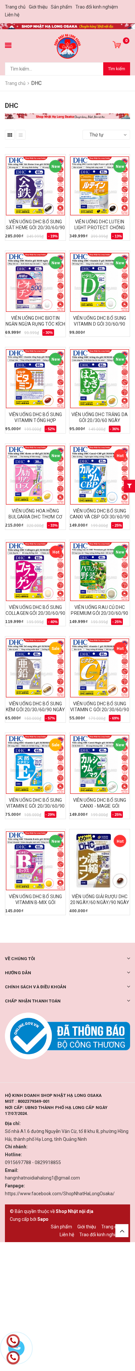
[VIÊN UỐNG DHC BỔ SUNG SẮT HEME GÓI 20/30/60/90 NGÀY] (35, 185)
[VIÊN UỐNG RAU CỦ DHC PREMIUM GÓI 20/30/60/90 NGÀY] (99, 571)
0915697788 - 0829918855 (33, 1162)
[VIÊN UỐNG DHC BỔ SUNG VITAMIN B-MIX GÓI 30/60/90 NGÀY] (35, 860)
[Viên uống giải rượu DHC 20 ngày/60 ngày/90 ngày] (99, 860)
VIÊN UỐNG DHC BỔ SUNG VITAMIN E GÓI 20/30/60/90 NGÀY (35, 806)
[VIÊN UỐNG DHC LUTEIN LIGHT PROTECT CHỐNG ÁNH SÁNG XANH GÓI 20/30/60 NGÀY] (99, 185)
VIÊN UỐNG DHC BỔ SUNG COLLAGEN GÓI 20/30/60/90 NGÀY (35, 613)
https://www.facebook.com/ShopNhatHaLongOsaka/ (60, 1193)
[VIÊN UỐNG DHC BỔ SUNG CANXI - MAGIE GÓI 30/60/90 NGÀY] (99, 764)
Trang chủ (15, 7)
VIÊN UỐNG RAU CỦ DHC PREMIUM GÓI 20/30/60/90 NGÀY (99, 613)
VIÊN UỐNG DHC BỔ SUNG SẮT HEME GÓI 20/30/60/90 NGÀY (35, 227)
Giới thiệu (38, 7)
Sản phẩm (61, 7)
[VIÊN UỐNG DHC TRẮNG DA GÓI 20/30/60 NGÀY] (99, 378)
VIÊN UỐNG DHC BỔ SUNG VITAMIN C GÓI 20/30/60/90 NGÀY (99, 709)
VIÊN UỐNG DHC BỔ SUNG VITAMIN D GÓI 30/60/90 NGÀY (99, 324)
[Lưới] (10, 135)
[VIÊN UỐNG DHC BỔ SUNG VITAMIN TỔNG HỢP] (35, 378)
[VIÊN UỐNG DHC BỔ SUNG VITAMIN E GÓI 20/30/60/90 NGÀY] (35, 764)
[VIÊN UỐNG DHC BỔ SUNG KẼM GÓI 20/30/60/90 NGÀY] (35, 667)
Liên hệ (12, 14)
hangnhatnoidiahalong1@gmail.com (42, 1177)
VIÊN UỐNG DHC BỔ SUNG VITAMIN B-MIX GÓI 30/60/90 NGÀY (35, 902)
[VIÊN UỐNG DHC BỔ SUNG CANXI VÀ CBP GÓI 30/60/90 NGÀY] (99, 475)
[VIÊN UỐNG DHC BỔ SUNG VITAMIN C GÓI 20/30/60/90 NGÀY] (99, 667)
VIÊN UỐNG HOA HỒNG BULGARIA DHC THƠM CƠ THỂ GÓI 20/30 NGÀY (35, 516)
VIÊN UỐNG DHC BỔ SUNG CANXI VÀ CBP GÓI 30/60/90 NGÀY (100, 516)
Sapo (42, 1219)
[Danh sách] (21, 135)
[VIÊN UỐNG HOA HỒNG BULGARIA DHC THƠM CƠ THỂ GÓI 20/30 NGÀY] (35, 475)
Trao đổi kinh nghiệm (96, 7)
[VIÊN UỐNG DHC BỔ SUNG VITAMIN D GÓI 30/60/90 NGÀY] (99, 282)
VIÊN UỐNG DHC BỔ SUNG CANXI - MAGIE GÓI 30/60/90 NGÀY (99, 806)
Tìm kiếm (116, 68)
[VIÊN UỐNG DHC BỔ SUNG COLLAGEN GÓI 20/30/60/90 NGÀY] (35, 571)
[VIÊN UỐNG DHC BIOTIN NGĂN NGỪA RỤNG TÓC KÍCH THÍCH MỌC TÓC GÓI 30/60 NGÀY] (35, 282)
